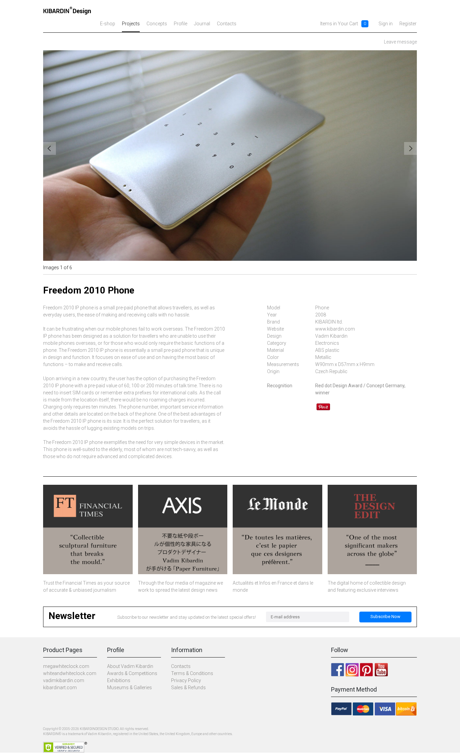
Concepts (156, 23)
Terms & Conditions (192, 673)
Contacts (226, 23)
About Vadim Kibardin (130, 666)
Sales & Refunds (188, 687)
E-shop (107, 23)
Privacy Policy (186, 680)
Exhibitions (118, 680)
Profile (180, 23)
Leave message (400, 42)
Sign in (386, 23)
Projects (131, 23)
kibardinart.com (60, 687)
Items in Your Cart (339, 23)
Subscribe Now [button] (385, 616)
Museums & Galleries (129, 687)
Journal (202, 23)
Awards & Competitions (132, 673)
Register (408, 23)
